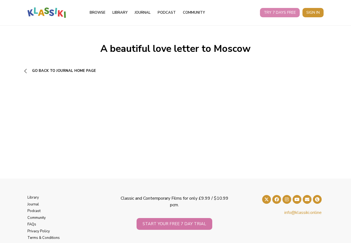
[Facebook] (276, 199)
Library (120, 12)
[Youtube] (297, 199)
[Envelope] (307, 199)
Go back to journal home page (63, 70)
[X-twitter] (266, 199)
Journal (143, 12)
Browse (97, 12)
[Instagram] (286, 199)
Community (194, 12)
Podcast (167, 12)
